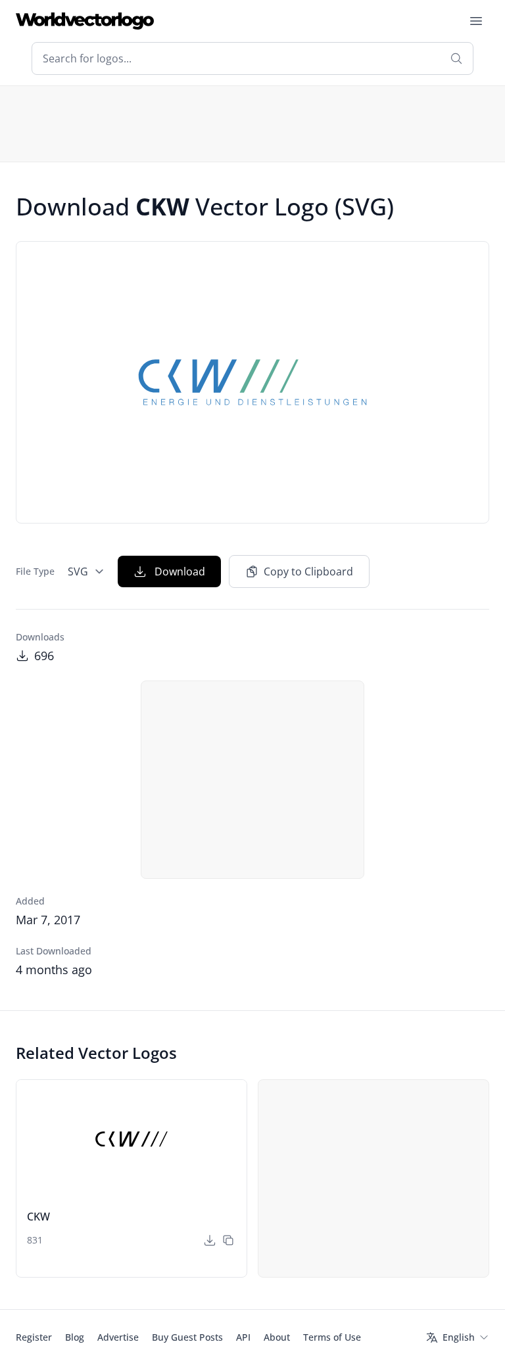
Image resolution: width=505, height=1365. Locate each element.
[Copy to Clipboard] (228, 1240)
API (243, 1337)
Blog (74, 1337)
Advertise (118, 1337)
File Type (35, 571)
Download (180, 571)
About (277, 1337)
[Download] (210, 1240)
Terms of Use (332, 1337)
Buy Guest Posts (187, 1337)
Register (34, 1337)
